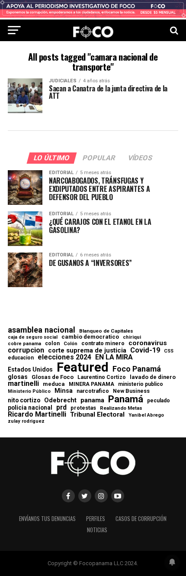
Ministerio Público (29, 391)
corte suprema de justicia (87, 350)
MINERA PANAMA (91, 384)
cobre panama (24, 344)
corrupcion (26, 350)
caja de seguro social (33, 337)
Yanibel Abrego (146, 415)
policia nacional (30, 408)
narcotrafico (93, 391)
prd (61, 407)
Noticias (97, 530)
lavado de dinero (153, 377)
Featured (83, 367)
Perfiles (95, 519)
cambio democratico (90, 337)
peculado (158, 400)
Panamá (125, 399)
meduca (54, 384)
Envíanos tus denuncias (47, 519)
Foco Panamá (136, 369)
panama (92, 400)
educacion (21, 357)
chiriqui (132, 337)
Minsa (64, 391)
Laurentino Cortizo (101, 377)
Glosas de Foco (53, 377)
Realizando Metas (121, 408)
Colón (70, 343)
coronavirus (147, 343)
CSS (168, 351)
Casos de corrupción (141, 519)
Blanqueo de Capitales (106, 331)
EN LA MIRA (114, 357)
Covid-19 (145, 350)
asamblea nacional (41, 330)
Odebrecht (60, 400)
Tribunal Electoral (97, 414)
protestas (83, 408)
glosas (18, 377)
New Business (131, 391)
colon (52, 343)
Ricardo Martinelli (37, 414)
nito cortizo (24, 401)
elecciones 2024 (64, 357)
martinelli (23, 383)
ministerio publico (140, 384)
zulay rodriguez (26, 421)
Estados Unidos (30, 370)
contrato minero (103, 343)
